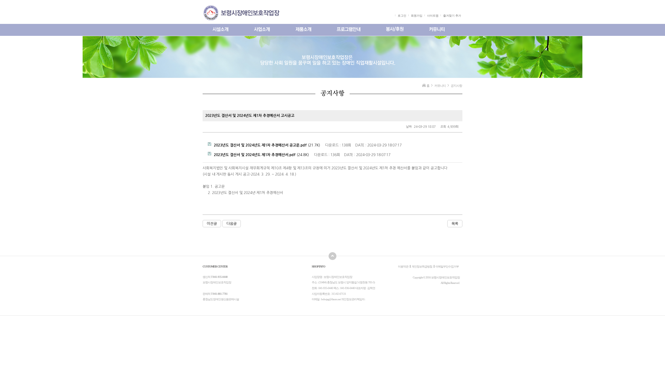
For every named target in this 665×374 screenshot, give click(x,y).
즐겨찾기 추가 (452, 15)
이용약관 (403, 266)
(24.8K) (261, 155)
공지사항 (456, 86)
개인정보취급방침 (421, 266)
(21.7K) (267, 145)
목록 (454, 223)
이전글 (212, 223)
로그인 (402, 15)
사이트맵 (432, 15)
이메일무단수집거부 (447, 266)
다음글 (232, 223)
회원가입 (416, 15)
